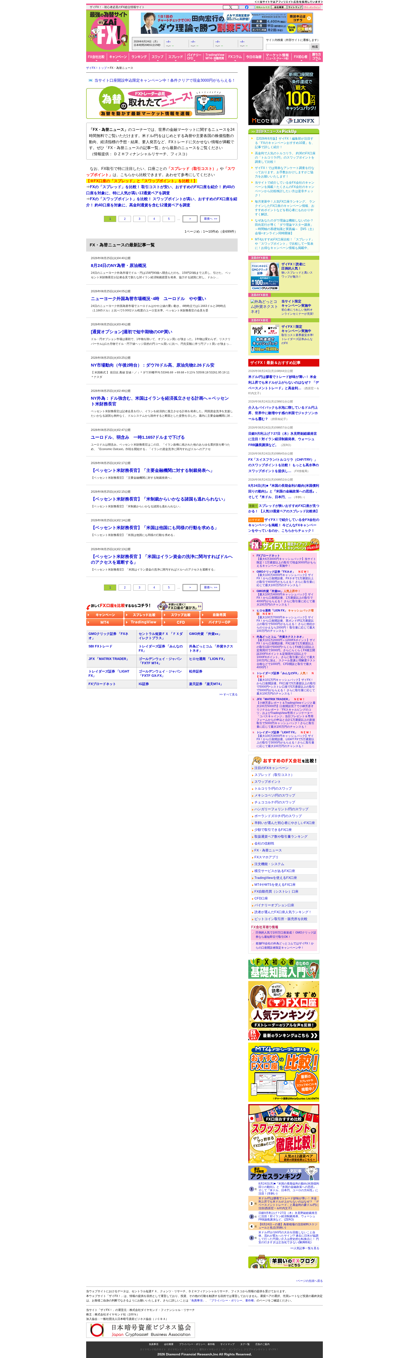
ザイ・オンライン (231, 1349)
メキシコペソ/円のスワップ (274, 795)
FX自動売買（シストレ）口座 (276, 891)
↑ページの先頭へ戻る (309, 1281)
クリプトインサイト (254, 1349)
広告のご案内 (262, 1344)
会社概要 (168, 1344)
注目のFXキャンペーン (271, 768)
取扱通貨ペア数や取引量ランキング (280, 836)
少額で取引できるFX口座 (273, 830)
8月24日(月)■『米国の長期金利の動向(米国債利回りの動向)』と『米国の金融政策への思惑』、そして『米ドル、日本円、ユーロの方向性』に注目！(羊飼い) (288, 1188)
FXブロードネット (102, 684)
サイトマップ (227, 1344)
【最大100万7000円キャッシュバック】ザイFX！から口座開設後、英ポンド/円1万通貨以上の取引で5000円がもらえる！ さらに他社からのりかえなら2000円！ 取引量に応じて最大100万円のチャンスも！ (286, 621)
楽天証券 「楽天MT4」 (206, 684)
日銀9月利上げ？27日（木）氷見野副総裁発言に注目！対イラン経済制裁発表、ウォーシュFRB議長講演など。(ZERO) (287, 1216)
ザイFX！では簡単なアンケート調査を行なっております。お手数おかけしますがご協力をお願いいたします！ (284, 172)
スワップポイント (267, 781)
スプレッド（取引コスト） (274, 775)
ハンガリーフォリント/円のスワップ (281, 809)
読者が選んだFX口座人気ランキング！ (283, 912)
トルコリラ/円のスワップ (273, 788)
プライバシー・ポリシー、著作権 (197, 1344)
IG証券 (144, 684)
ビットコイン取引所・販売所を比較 (280, 919)
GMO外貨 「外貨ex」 (205, 634)
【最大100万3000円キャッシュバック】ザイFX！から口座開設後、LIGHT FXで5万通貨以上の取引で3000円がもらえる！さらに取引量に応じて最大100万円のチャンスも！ (285, 739)
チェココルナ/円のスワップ (274, 802)
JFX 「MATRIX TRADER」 (109, 659)
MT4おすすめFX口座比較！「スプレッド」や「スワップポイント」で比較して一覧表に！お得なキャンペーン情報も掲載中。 (284, 244)
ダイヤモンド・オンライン (182, 1349)
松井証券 (195, 671)
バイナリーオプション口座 (274, 905)
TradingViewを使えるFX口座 (275, 878)
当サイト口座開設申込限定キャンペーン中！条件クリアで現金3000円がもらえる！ (165, 80)
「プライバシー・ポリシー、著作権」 (232, 1300)
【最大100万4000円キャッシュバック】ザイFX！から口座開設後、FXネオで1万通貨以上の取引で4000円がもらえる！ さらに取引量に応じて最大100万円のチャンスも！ (286, 578)
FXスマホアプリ (266, 857)
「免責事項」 (196, 1300)
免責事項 (153, 1344)
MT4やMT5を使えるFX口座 (275, 884)
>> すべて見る (228, 694)
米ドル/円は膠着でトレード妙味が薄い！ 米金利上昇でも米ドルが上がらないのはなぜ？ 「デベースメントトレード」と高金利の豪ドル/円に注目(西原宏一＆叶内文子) (288, 1203)
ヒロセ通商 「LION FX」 (208, 659)
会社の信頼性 (264, 843)
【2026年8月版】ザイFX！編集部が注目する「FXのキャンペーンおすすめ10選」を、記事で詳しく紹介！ (285, 143)
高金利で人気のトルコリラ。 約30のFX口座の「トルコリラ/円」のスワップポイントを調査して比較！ (285, 157)
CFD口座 (261, 898)
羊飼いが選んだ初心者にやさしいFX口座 (284, 823)
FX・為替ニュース (268, 850)
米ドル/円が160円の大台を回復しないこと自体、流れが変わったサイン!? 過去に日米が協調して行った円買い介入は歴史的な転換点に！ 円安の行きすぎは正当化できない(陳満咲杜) (288, 1237)
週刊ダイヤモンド (208, 1349)
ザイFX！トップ (96, 68)
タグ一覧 (245, 1344)
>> (210, 219)
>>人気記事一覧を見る (304, 1248)
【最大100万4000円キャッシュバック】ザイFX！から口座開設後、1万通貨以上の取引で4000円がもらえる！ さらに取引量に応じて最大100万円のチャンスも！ (286, 597)
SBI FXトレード (100, 646)
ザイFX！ (273, 1349)
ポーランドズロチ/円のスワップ (278, 816)
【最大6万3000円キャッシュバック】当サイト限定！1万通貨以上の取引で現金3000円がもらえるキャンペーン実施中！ (286, 560)
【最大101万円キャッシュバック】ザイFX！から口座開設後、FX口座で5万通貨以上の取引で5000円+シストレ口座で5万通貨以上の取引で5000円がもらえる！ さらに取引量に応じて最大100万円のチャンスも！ (286, 683)
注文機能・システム (269, 864)
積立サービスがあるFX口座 (274, 871)
